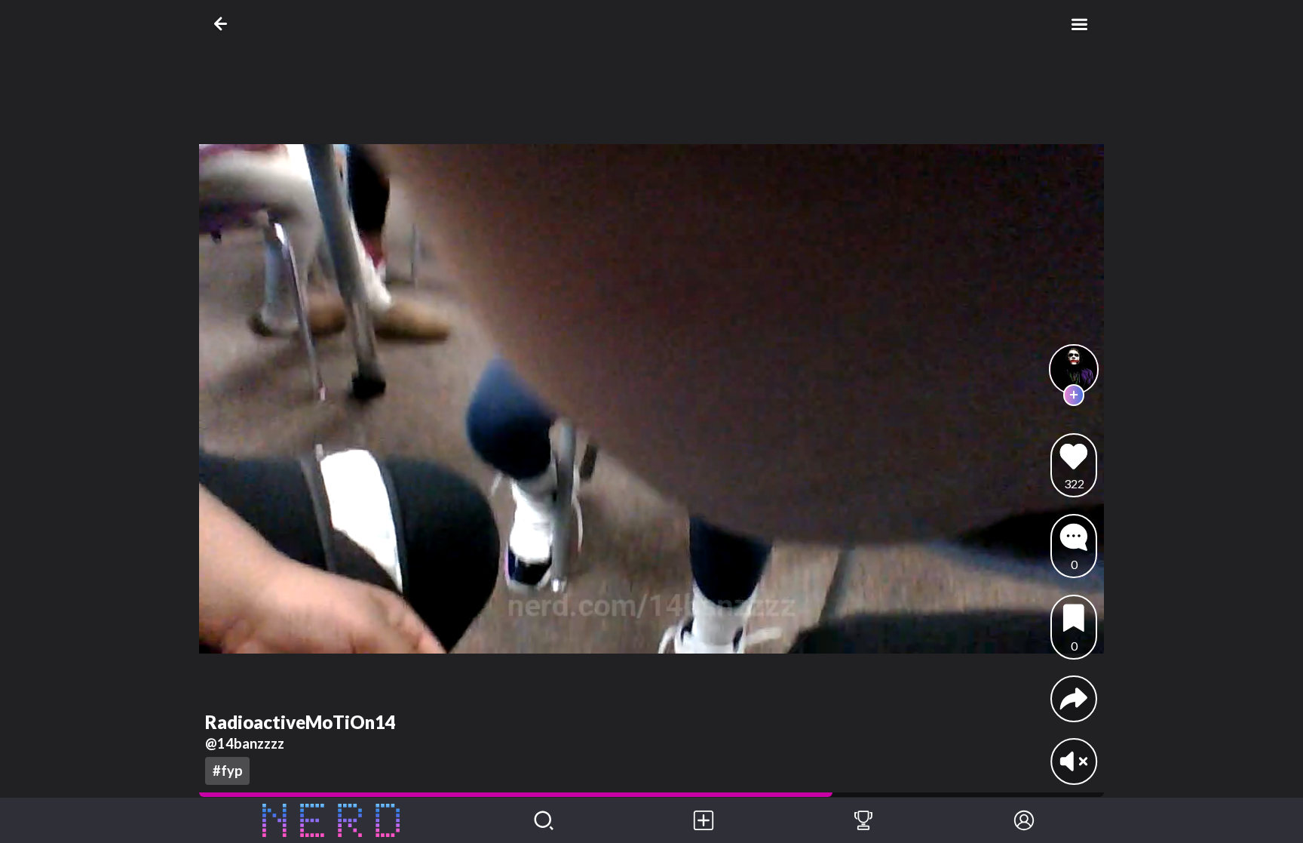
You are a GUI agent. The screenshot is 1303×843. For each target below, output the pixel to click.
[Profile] (1024, 820)
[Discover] (544, 820)
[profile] (1074, 369)
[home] (331, 820)
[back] (223, 23)
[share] (1073, 698)
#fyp (228, 770)
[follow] (1074, 395)
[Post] (703, 820)
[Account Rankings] (863, 820)
